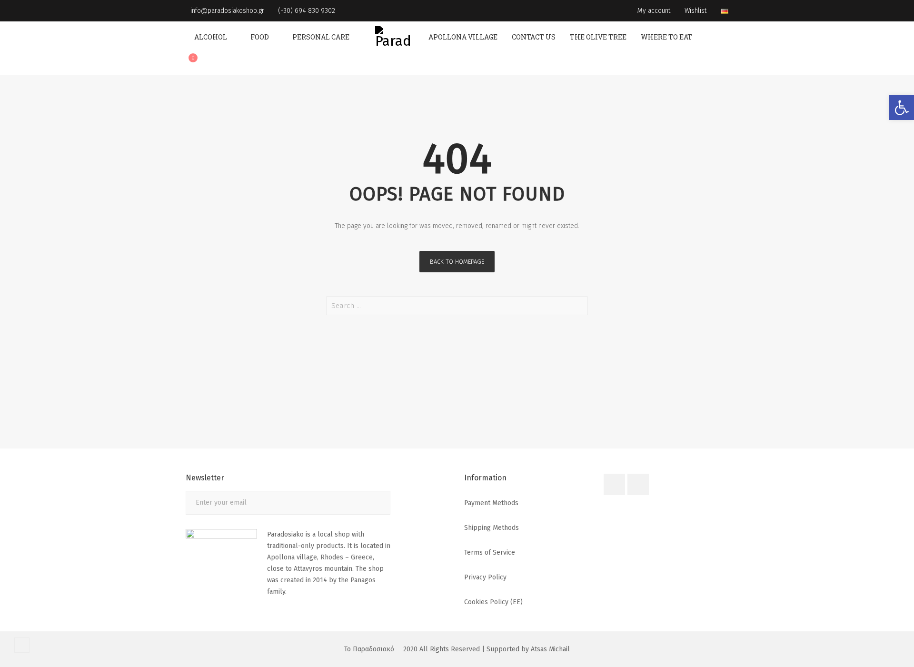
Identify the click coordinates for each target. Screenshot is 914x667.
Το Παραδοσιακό (369, 649)
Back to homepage (457, 261)
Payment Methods (491, 503)
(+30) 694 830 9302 (305, 11)
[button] (901, 107)
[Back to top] (22, 645)
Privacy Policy (485, 577)
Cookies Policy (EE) (493, 602)
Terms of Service (489, 552)
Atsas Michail (550, 649)
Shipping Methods (491, 528)
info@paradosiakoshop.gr (226, 11)
